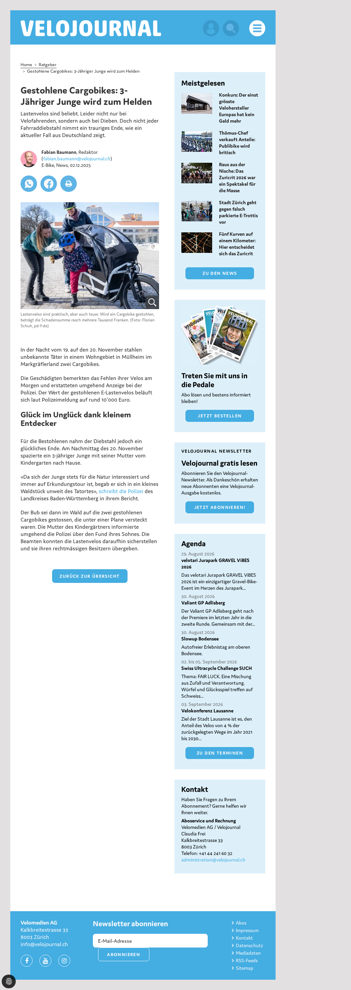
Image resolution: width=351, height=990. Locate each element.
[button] (29, 183)
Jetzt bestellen (220, 416)
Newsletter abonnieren (130, 923)
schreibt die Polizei (121, 491)
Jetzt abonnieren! (220, 507)
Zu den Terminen (220, 753)
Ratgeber (48, 65)
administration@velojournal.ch (213, 860)
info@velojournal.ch (44, 944)
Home (26, 65)
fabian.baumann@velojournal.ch (76, 159)
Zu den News (220, 273)
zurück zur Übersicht (90, 576)
